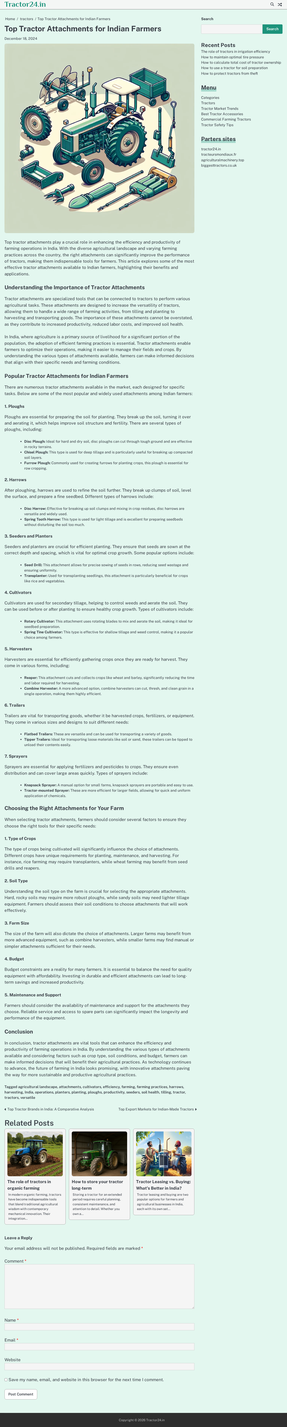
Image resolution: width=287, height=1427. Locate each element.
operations (44, 1092)
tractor (179, 1092)
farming (128, 1087)
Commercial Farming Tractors (226, 119)
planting (79, 1092)
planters (62, 1092)
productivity (114, 1092)
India (29, 1092)
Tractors (208, 103)
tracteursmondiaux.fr (218, 154)
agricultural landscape (37, 1087)
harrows (176, 1087)
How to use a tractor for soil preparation (234, 68)
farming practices (152, 1087)
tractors (11, 1097)
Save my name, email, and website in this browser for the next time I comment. (86, 1379)
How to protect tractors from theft (229, 73)
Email (11, 1340)
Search (207, 19)
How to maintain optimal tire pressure (232, 57)
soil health (150, 1092)
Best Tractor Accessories (222, 114)
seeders (133, 1092)
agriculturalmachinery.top (222, 160)
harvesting (13, 1092)
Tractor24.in (25, 4)
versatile (27, 1097)
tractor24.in (211, 149)
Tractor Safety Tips (217, 125)
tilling (166, 1092)
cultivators (92, 1087)
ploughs (95, 1092)
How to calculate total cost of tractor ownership (241, 62)
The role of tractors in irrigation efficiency (235, 51)
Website (12, 1359)
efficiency (111, 1087)
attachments (70, 1087)
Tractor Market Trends (219, 108)
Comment (15, 1261)
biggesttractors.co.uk (219, 165)
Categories (210, 98)
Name (11, 1320)
